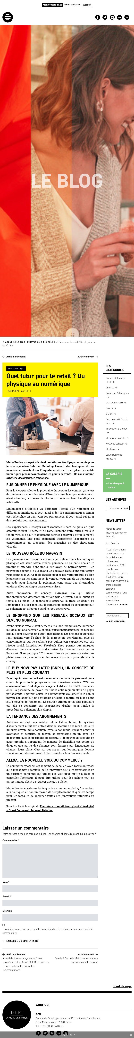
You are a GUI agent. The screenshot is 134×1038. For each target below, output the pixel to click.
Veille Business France (114, 456)
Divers (109, 408)
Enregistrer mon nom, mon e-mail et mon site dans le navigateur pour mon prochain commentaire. (47, 931)
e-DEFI (109, 413)
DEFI (28, 391)
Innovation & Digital (39, 342)
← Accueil (8, 342)
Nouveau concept (115, 443)
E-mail (6, 896)
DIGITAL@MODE (114, 402)
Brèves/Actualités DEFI (115, 380)
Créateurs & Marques (117, 393)
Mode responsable (115, 438)
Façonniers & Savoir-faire (117, 421)
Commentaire (10, 840)
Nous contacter (72, 4)
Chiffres (110, 387)
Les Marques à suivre (116, 485)
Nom (5, 882)
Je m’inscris (112, 543)
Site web (7, 910)
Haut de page (122, 986)
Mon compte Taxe (52, 4)
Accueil (87, 4)
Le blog (21, 342)
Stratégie (111, 449)
